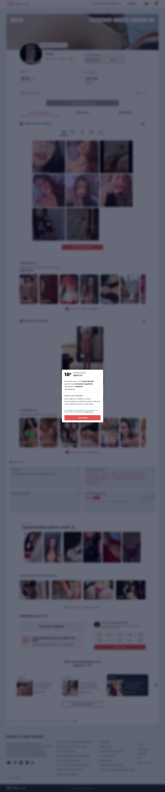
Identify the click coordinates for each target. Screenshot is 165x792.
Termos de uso (69, 389)
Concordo (82, 418)
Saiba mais (89, 412)
